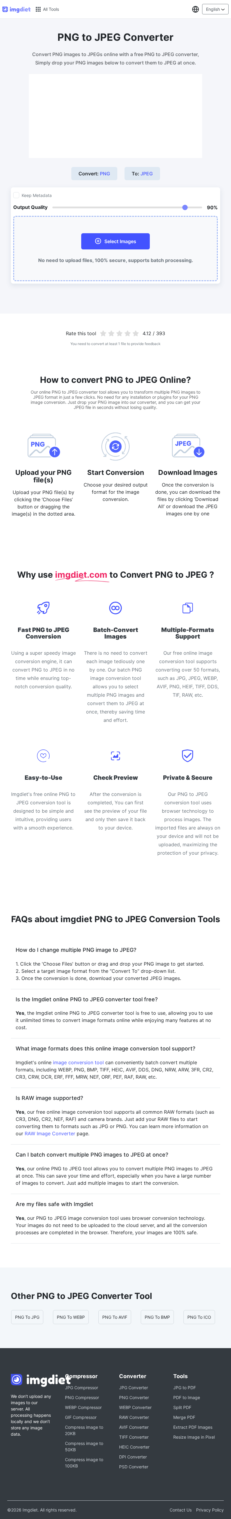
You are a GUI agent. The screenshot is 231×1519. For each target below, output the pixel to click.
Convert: (94, 174)
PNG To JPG (27, 1317)
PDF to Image (186, 1397)
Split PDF (182, 1407)
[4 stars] (127, 333)
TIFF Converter (134, 1437)
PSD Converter (133, 1466)
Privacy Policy (210, 1509)
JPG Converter (133, 1387)
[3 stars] (120, 333)
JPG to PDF (184, 1387)
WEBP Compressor (83, 1407)
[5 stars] (135, 333)
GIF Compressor (81, 1417)
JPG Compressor (81, 1387)
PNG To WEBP (71, 1317)
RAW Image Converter (50, 1133)
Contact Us (181, 1509)
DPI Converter (133, 1456)
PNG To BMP (157, 1317)
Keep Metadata (37, 195)
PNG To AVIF (114, 1317)
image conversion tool (78, 1062)
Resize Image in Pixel (194, 1437)
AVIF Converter (134, 1427)
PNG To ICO (199, 1317)
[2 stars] (111, 333)
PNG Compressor (82, 1397)
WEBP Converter (135, 1407)
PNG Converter (134, 1397)
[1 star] (103, 333)
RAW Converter (134, 1417)
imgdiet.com (82, 575)
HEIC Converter (134, 1446)
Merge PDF (184, 1417)
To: (142, 174)
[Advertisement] (115, 116)
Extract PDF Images (192, 1427)
